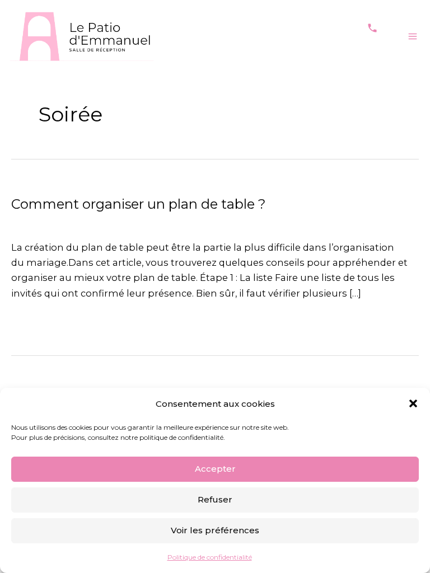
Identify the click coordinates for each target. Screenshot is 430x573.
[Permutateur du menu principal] (412, 36)
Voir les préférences (215, 530)
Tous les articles (96, 222)
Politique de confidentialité (209, 557)
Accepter (215, 468)
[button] (413, 403)
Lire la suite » (41, 320)
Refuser (215, 499)
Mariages (33, 222)
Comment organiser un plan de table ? (138, 204)
